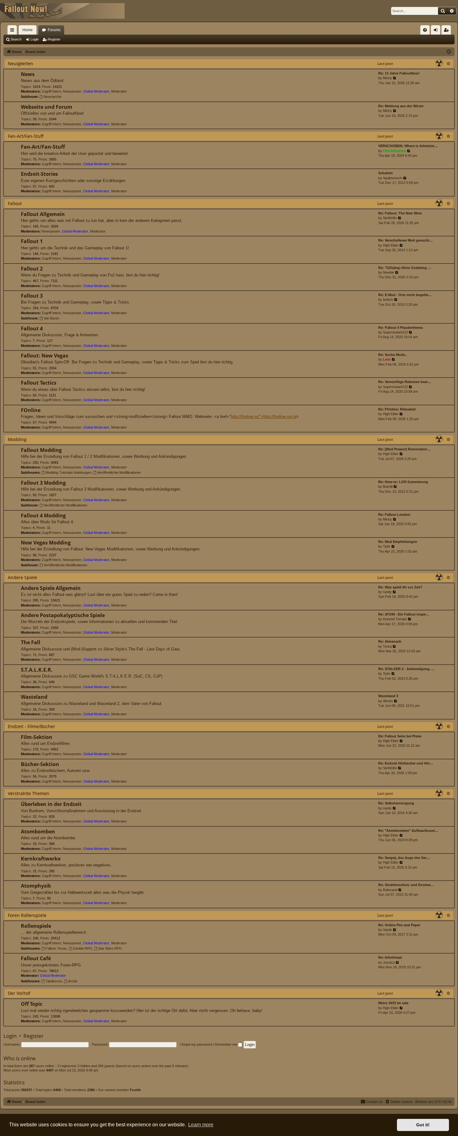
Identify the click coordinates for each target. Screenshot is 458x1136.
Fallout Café (36, 958)
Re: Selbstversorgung (396, 803)
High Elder (390, 245)
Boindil (388, 486)
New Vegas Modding (46, 542)
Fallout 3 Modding (43, 482)
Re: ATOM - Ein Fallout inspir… (403, 614)
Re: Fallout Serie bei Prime (400, 736)
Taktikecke (53, 981)
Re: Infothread (390, 957)
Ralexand (390, 890)
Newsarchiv (53, 96)
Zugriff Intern (51, 91)
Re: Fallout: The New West (400, 213)
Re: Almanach (389, 641)
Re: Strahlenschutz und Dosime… (406, 885)
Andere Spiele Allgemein (51, 588)
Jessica (389, 962)
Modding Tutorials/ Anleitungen (68, 472)
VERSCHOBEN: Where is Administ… (408, 146)
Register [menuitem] (447, 31)
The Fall (30, 642)
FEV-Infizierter (394, 151)
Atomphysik (36, 885)
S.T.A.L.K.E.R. (37, 669)
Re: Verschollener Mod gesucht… (405, 240)
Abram (388, 701)
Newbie (388, 272)
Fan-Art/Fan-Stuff (26, 136)
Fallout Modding (41, 450)
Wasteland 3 (388, 696)
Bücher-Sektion (40, 764)
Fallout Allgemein (43, 214)
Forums (54, 30)
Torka (387, 646)
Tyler (386, 546)
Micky (387, 78)
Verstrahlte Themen (28, 793)
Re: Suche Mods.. (392, 355)
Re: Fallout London (394, 514)
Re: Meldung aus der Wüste (400, 106)
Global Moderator (96, 91)
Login (35, 39)
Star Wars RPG (110, 948)
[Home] (62, 11)
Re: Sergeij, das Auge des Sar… (404, 858)
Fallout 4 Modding (43, 515)
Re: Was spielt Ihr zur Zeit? (400, 587)
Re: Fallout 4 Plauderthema (400, 327)
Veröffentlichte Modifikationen (119, 472)
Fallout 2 (32, 268)
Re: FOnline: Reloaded (397, 409)
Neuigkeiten (20, 63)
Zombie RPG (82, 948)
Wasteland (34, 696)
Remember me (226, 1044)
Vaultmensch (392, 178)
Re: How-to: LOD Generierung (403, 482)
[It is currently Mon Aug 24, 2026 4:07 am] (449, 51)
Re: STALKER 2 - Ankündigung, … (406, 669)
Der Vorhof (19, 993)
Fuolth (135, 1090)
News (28, 74)
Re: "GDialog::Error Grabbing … (404, 268)
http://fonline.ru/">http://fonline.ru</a (263, 416)
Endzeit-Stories (39, 173)
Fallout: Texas (56, 948)
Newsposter (72, 91)
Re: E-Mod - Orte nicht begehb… (405, 295)
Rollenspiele (36, 926)
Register (54, 39)
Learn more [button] (200, 1124)
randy (387, 592)
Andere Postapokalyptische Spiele (63, 615)
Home (27, 30)
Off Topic (31, 1003)
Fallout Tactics (38, 382)
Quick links (13, 31)
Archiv (73, 981)
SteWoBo (390, 218)
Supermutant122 (395, 332)
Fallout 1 (32, 241)
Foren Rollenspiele (27, 915)
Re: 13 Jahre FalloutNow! (399, 73)
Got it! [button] (423, 1124)
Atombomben (38, 831)
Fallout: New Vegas (44, 355)
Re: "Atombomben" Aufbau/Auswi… (408, 830)
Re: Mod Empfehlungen (397, 542)
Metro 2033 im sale (393, 1003)
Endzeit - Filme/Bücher (31, 726)
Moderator (119, 91)
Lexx (387, 359)
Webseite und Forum (46, 106)
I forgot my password (196, 1044)
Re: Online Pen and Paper (399, 925)
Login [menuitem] (436, 31)
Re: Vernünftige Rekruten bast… (404, 382)
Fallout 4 (32, 328)
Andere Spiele (22, 577)
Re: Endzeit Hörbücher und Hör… (405, 763)
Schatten (385, 173)
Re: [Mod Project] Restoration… (404, 449)
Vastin (387, 930)
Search (16, 39)
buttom (388, 299)
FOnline (31, 410)
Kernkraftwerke (40, 858)
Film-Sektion (36, 737)
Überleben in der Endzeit (51, 804)
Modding (17, 439)
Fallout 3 (32, 295)
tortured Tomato (395, 619)
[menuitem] (425, 30)
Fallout (15, 203)
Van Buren (51, 318)
